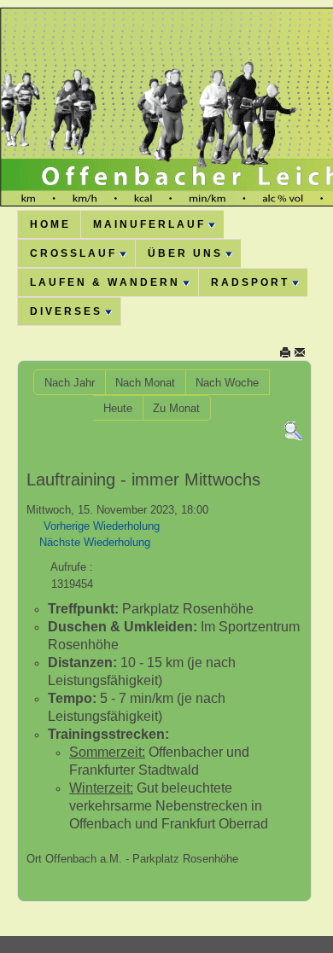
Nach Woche (227, 382)
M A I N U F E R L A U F (148, 224)
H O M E (49, 224)
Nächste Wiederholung (94, 542)
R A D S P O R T (249, 282)
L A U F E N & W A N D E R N (104, 282)
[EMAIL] (300, 352)
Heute (117, 408)
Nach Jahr (69, 382)
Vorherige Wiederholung (102, 526)
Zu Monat (176, 408)
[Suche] (293, 430)
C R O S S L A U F (72, 253)
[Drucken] (285, 352)
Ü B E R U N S (184, 253)
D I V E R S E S (65, 311)
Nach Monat (145, 382)
